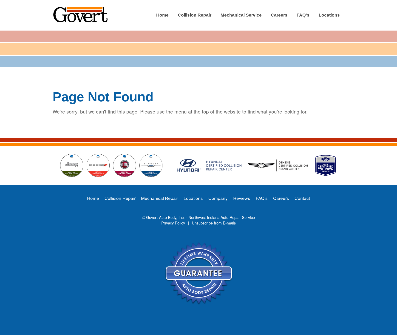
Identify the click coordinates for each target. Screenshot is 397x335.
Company (218, 198)
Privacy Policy (173, 223)
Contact (302, 198)
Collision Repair (194, 15)
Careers (279, 15)
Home (162, 15)
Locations (329, 15)
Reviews (241, 198)
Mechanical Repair (159, 198)
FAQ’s (262, 198)
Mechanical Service (241, 15)
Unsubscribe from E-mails (214, 223)
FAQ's (303, 15)
